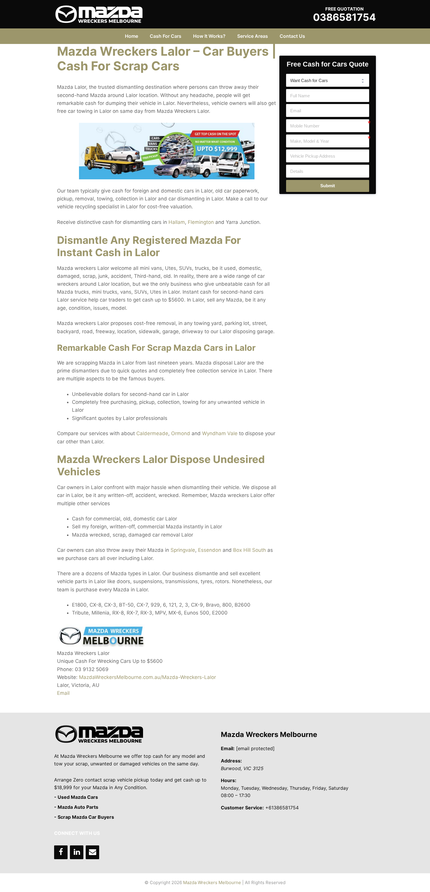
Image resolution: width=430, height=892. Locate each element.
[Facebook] (61, 852)
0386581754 (344, 17)
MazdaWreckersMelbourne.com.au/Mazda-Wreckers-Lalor (147, 677)
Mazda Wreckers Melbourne (269, 734)
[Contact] (92, 852)
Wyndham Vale (220, 433)
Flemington (201, 222)
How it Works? (209, 36)
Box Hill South (249, 550)
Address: (231, 761)
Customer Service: (242, 808)
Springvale (183, 550)
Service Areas (252, 36)
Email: (228, 748)
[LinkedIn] (76, 852)
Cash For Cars (165, 36)
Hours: (228, 780)
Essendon (209, 550)
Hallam (176, 222)
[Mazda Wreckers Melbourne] (99, 14)
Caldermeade (152, 433)
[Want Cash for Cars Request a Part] (327, 80)
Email (63, 693)
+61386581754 (282, 808)
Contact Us (292, 36)
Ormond (180, 433)
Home (131, 36)
